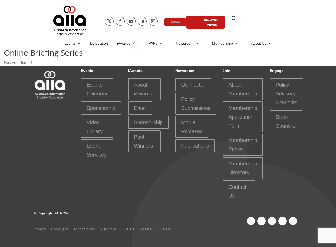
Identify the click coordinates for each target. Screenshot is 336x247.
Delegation (99, 43)
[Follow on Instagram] (153, 21)
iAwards (123, 43)
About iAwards (143, 89)
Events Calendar (97, 89)
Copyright (59, 229)
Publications (195, 146)
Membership (222, 43)
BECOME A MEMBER (211, 22)
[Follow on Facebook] (120, 21)
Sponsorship (101, 108)
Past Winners (143, 141)
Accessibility (84, 229)
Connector (193, 85)
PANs (153, 43)
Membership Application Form (242, 117)
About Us (258, 43)
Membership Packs (242, 144)
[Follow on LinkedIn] (142, 21)
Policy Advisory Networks (286, 93)
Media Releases (192, 127)
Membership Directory (242, 168)
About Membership (242, 89)
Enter (140, 108)
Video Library (95, 127)
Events (70, 43)
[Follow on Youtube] (131, 21)
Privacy (40, 229)
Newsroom (185, 43)
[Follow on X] (109, 21)
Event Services (97, 150)
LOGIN (175, 22)
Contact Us (237, 191)
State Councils (285, 121)
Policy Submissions (196, 103)
